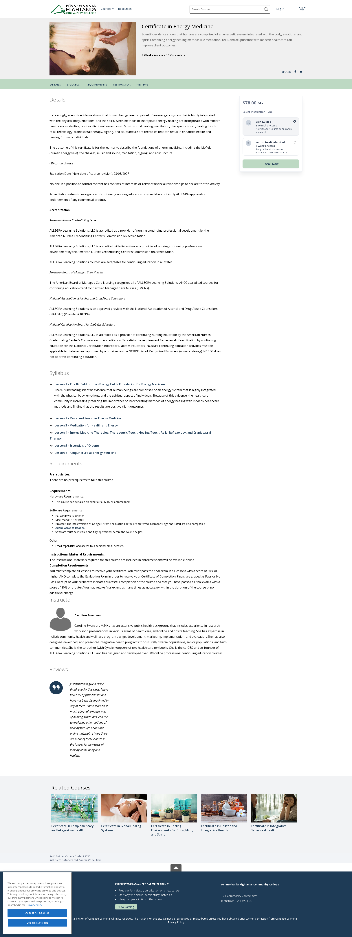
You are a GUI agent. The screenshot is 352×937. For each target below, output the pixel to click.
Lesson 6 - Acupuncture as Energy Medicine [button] (85, 453)
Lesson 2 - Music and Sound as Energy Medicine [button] (88, 418)
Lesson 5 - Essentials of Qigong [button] (77, 446)
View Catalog (126, 907)
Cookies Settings (37, 922)
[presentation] (107, 8)
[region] (37, 903)
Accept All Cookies (37, 912)
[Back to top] (176, 867)
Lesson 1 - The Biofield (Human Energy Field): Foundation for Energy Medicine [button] (110, 384)
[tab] (135, 384)
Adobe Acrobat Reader (69, 528)
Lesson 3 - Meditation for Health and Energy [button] (86, 425)
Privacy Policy (176, 922)
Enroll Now (270, 164)
